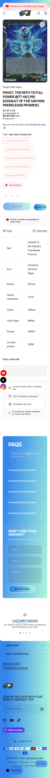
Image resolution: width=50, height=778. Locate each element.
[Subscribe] (42, 708)
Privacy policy (24, 762)
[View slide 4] (30, 633)
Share (9, 231)
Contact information (31, 766)
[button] (13, 116)
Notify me (40, 207)
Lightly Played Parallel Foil (18, 149)
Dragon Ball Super (12, 87)
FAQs (28, 453)
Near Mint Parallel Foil (16, 140)
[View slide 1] (20, 633)
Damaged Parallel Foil (16, 175)
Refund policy (13, 762)
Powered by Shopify (34, 758)
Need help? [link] (42, 231)
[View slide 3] (26, 633)
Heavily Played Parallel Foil (18, 166)
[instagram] (3, 387)
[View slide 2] (23, 633)
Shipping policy (17, 766)
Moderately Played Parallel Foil (20, 158)
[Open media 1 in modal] (42, 24)
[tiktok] (3, 380)
